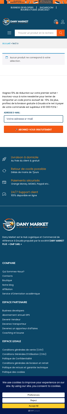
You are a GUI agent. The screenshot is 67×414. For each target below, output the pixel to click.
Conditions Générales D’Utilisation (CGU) (24, 354)
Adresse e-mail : (12, 112)
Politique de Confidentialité (17, 358)
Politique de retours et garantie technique (25, 367)
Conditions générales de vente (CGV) (22, 349)
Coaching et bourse (13, 332)
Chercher (61, 33)
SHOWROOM (46, 7)
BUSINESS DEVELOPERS (22, 7)
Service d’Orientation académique (21, 293)
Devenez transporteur (14, 323)
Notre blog (8, 284)
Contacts (7, 276)
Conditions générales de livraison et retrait (25, 363)
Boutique (7, 280)
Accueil (6, 43)
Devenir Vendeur (11, 319)
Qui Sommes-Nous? (13, 271)
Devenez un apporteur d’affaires (20, 328)
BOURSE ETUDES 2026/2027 (35, 9)
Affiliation (7, 289)
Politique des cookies (13, 372)
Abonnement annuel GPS (16, 315)
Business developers (13, 310)
